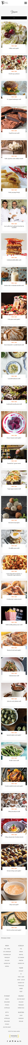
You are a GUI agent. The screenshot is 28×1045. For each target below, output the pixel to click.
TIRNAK (21, 951)
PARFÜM (21, 960)
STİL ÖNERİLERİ (7, 951)
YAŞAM (21, 968)
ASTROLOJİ (7, 1008)
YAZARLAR (21, 1018)
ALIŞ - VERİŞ (7, 948)
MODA (7, 945)
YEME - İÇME (21, 976)
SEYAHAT (21, 971)
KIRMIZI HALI (21, 1008)
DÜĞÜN (7, 966)
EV (21, 974)
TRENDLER (7, 957)
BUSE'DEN (21, 1012)
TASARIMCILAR (7, 954)
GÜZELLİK (21, 945)
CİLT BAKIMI (21, 957)
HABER (21, 988)
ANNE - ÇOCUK (21, 979)
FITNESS (7, 1005)
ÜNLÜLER (7, 960)
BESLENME (7, 1002)
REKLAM (21, 1021)
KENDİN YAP (7, 963)
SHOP (21, 1015)
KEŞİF (21, 991)
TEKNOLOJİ (21, 985)
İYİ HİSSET (7, 996)
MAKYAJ (21, 954)
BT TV (7, 1012)
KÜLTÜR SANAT (21, 999)
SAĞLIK (7, 999)
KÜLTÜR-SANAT (7, 1027)
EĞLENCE (21, 996)
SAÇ (21, 948)
